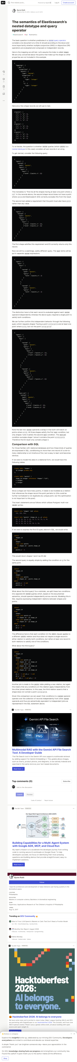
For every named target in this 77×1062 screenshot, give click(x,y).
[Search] (9, 2)
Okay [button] (5, 1058)
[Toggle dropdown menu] (70, 709)
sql (26, 35)
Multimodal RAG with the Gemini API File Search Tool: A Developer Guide (41, 751)
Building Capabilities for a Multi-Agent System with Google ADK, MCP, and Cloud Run (40, 844)
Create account (68, 3)
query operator (57, 40)
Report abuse (49, 800)
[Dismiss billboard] (74, 1033)
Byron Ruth (21, 10)
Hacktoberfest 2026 (44, 1022)
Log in (57, 3)
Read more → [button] (18, 769)
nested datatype (18, 149)
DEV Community (27, 916)
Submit (19, 794)
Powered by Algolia (44, 2)
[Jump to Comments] (4, 80)
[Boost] (4, 94)
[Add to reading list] (4, 87)
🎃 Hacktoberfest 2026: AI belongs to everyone (35, 1016)
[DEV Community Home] (3, 2)
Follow (42, 882)
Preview (29, 794)
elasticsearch (18, 35)
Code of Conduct (36, 800)
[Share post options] (4, 101)
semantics (33, 35)
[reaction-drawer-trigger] (3, 73)
